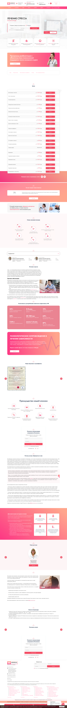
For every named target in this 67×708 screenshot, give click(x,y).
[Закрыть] (65, 706)
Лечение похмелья (12, 694)
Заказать (53, 32)
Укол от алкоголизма (11, 96)
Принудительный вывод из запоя (14, 689)
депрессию (15, 298)
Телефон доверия (11, 147)
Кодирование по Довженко (39, 695)
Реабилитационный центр (50, 686)
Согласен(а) (62, 706)
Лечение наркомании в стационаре (27, 695)
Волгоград (28, 2)
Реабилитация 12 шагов (52, 694)
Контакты (48, 7)
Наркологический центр (26, 687)
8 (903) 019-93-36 (42, 4)
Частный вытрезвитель (11, 99)
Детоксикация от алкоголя (12, 92)
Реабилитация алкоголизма (52, 688)
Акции (41, 7)
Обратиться (33, 565)
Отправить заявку (34, 28)
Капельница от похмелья (13, 693)
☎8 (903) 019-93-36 (33, 503)
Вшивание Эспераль (38, 693)
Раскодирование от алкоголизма (13, 171)
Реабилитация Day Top (52, 693)
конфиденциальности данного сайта (35, 446)
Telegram (29, 25)
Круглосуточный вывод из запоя (13, 123)
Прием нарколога (25, 694)
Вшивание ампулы (38, 689)
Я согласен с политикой (32, 446)
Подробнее (15, 63)
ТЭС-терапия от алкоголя (12, 140)
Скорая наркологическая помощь (53, 687)
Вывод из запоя (11, 688)
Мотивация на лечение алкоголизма (14, 116)
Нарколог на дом (25, 689)
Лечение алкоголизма (10, 686)
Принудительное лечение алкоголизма (14, 104)
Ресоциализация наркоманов (52, 696)
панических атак (23, 297)
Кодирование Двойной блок (39, 692)
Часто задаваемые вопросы (40, 72)
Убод (23, 693)
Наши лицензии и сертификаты (24, 72)
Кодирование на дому (11, 159)
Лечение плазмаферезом (12, 128)
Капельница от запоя (12, 687)
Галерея (35, 7)
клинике (31, 478)
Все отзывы (33, 198)
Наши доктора (15, 72)
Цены (23, 7)
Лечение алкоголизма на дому (13, 111)
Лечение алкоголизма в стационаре (14, 692)
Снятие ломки (24, 692)
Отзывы (33, 72)
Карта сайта (9, 678)
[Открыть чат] (51, 3)
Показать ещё (9, 697)
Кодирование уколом (38, 687)
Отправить (53, 666)
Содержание (11, 253)
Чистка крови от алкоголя (12, 132)
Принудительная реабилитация (53, 695)
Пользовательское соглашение (11, 675)
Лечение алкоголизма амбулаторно (14, 108)
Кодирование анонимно (12, 164)
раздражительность (34, 289)
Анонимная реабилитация (52, 692)
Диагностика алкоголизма (12, 135)
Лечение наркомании (23, 686)
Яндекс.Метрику (27, 706)
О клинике (17, 7)
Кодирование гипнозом (38, 688)
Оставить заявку (56, 3)
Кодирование (10, 152)
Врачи (29, 7)
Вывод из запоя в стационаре (13, 120)
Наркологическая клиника (26, 688)
